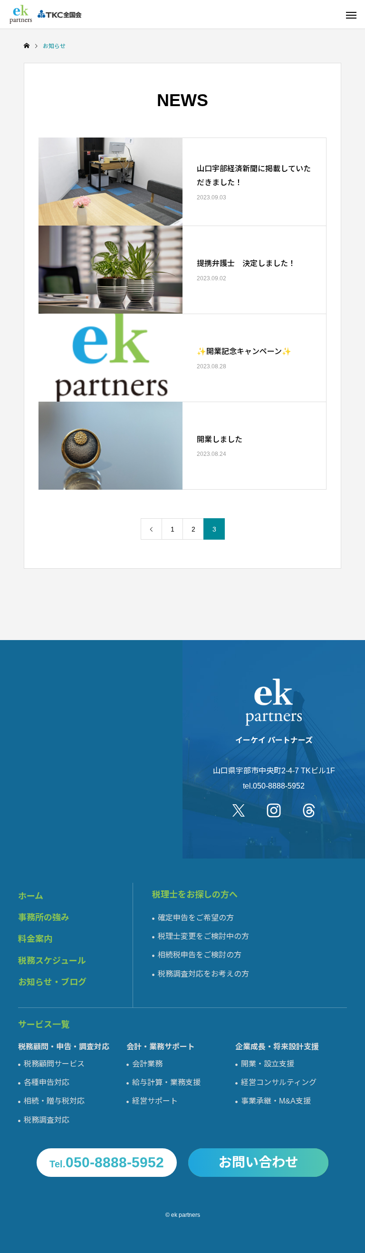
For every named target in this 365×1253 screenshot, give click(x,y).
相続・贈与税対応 (54, 1101)
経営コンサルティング (279, 1082)
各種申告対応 (46, 1082)
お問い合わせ (258, 1162)
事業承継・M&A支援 (276, 1101)
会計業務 (147, 1064)
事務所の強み (43, 917)
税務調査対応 (46, 1120)
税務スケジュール (52, 961)
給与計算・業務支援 (166, 1082)
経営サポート (155, 1101)
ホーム (30, 896)
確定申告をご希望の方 (196, 918)
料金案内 (35, 939)
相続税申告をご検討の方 (199, 955)
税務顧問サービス (54, 1064)
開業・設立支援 (267, 1064)
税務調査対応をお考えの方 (203, 974)
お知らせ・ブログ (52, 982)
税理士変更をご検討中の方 (203, 936)
